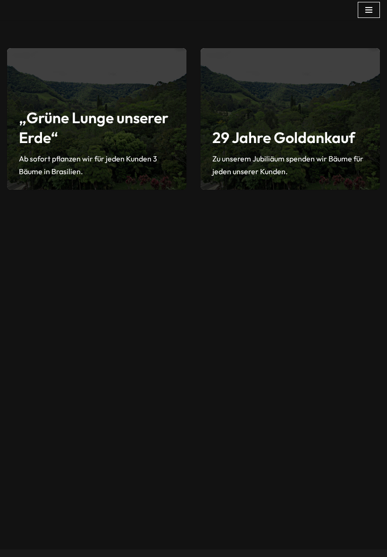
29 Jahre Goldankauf (283, 137)
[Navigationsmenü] (369, 10)
